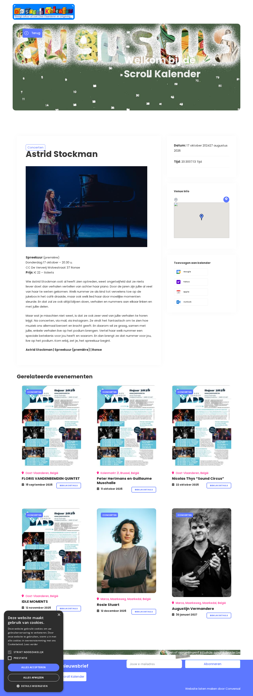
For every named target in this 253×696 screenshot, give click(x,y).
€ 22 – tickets (40, 272)
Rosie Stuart (108, 604)
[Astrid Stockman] (51, 426)
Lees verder (31, 644)
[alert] (33, 651)
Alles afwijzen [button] (33, 677)
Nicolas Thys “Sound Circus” (198, 478)
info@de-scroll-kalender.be (220, 652)
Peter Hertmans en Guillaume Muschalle (124, 480)
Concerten (35, 147)
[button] (33, 686)
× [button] (58, 614)
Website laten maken (201, 689)
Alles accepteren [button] (33, 667)
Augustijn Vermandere (193, 608)
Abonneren (212, 664)
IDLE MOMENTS (35, 601)
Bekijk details (69, 485)
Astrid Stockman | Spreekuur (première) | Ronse (64, 350)
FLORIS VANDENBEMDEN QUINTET (51, 478)
